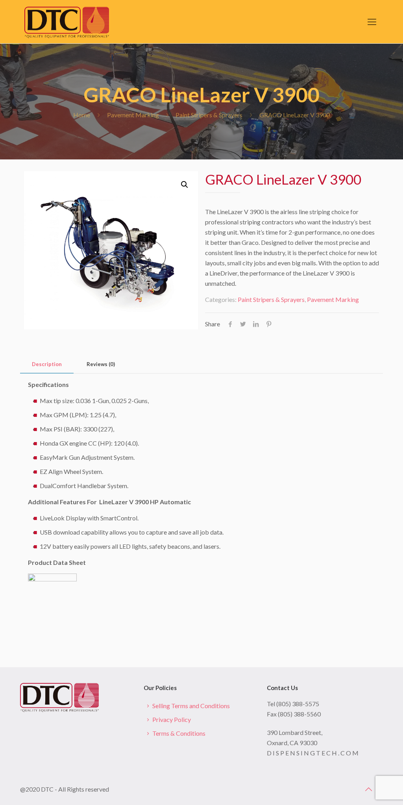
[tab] (47, 364)
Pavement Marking (133, 114)
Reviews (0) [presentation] (101, 364)
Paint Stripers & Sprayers (209, 114)
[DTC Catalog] (66, 21)
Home (81, 114)
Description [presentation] (47, 364)
